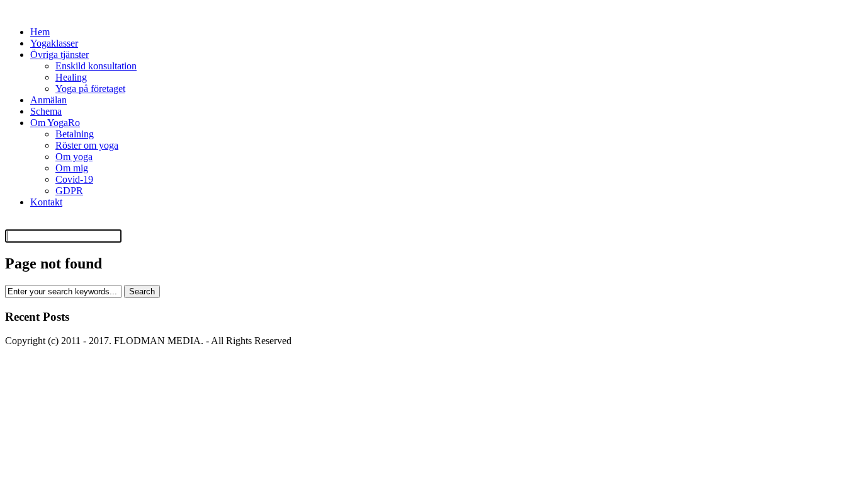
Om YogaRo (55, 122)
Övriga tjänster (59, 54)
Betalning (74, 134)
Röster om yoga (86, 145)
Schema (46, 111)
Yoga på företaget (90, 88)
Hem (40, 31)
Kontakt (46, 202)
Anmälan (48, 100)
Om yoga (74, 156)
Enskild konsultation (96, 65)
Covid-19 (74, 179)
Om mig (71, 168)
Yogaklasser (54, 43)
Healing (71, 77)
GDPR (69, 190)
